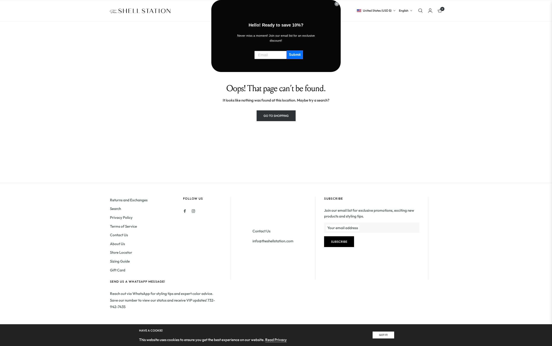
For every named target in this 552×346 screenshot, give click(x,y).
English (403, 11)
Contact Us (119, 235)
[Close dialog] (337, 4)
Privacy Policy (121, 217)
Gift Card (117, 270)
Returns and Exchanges (128, 200)
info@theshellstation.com (272, 241)
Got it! (383, 335)
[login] (430, 10)
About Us (117, 243)
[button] (420, 10)
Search (115, 208)
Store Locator (121, 252)
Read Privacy (276, 339)
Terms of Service (123, 226)
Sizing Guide (120, 261)
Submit (295, 54)
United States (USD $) (377, 11)
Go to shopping (276, 116)
